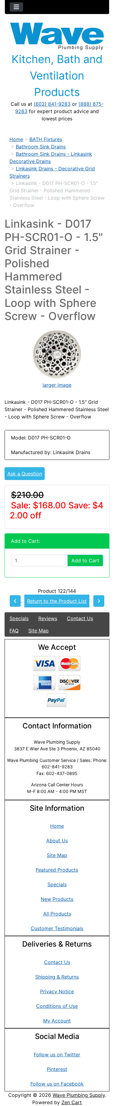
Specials (19, 618)
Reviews (47, 618)
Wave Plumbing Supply (79, 1095)
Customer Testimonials (57, 928)
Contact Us (80, 618)
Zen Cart (71, 1102)
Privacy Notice (57, 991)
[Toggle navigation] (16, 7)
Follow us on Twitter (57, 1054)
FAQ (14, 631)
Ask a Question (24, 474)
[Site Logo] (57, 36)
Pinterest (57, 1069)
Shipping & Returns (57, 977)
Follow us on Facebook (57, 1084)
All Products (57, 914)
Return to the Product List (57, 601)
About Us (57, 841)
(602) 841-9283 (52, 104)
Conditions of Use (57, 1006)
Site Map (38, 631)
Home (16, 139)
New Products (57, 899)
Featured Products (57, 870)
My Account (57, 1021)
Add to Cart (85, 560)
